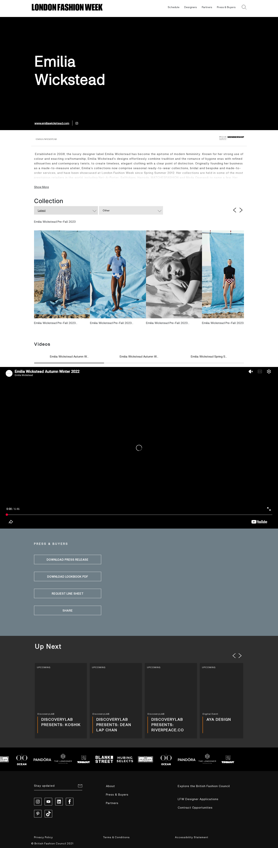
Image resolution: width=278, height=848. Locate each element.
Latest (42, 210)
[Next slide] (240, 655)
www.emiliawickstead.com (51, 123)
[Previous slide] (234, 655)
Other (106, 210)
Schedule (173, 7)
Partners (207, 7)
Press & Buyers (226, 7)
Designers (190, 7)
